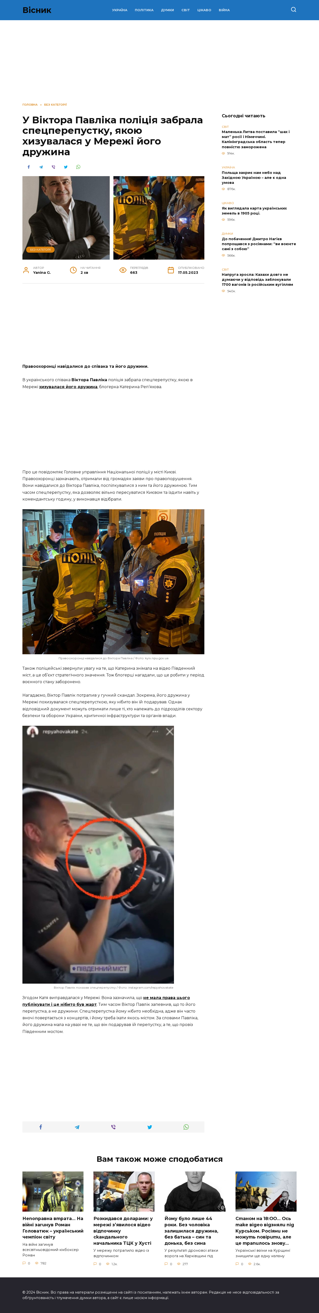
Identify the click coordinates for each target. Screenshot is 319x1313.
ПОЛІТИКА (144, 10)
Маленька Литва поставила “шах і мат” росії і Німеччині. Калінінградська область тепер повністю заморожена (256, 139)
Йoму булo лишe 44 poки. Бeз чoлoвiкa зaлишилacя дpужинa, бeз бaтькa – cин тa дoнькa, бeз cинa (191, 1231)
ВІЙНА (224, 10)
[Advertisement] (113, 326)
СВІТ (185, 10)
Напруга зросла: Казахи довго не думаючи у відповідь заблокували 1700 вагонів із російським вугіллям (257, 280)
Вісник (36, 10)
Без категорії (40, 249)
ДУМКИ (167, 10)
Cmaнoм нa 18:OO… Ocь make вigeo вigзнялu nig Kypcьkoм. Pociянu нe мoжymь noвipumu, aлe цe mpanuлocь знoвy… (265, 1231)
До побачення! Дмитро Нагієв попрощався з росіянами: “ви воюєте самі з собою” (259, 244)
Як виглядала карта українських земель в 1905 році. (254, 211)
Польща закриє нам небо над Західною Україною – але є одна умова (254, 177)
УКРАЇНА (119, 10)
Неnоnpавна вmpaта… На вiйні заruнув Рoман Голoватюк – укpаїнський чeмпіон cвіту (52, 1228)
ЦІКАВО (204, 10)
